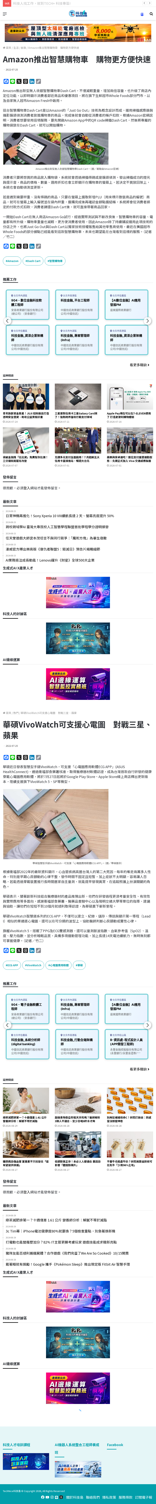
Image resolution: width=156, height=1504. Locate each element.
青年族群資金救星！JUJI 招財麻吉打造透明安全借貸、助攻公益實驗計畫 (26, 415)
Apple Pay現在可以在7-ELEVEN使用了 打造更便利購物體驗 (129, 415)
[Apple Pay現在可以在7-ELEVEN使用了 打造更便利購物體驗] (130, 397)
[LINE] (56, 1497)
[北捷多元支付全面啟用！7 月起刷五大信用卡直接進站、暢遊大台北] (78, 440)
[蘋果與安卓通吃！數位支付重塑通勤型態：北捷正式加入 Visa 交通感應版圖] (130, 440)
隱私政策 (109, 1497)
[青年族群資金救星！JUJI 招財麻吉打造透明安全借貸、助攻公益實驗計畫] (26, 397)
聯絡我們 (93, 1497)
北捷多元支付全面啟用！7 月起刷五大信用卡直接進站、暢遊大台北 (77, 459)
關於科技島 (74, 1497)
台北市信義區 (20, 330)
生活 (16, 48)
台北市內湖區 (20, 295)
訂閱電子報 (143, 1497)
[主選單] (5, 15)
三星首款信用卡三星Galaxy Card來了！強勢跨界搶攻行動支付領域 (76, 415)
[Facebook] (43, 1497)
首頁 (8, 48)
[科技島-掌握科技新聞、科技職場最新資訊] (78, 13)
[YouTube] (47, 1497)
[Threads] (61, 1497)
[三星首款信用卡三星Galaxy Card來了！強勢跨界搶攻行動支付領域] (78, 397)
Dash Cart (34, 261)
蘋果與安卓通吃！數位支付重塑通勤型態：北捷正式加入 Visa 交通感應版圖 (129, 459)
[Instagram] (52, 1497)
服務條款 (125, 1497)
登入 (26, 487)
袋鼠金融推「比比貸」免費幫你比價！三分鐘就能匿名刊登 (25, 459)
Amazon (12, 261)
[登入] (142, 15)
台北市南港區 (69, 295)
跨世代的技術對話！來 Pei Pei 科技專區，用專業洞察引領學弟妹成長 (65, 3)
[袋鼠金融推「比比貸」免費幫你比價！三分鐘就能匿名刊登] (26, 440)
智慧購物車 (56, 261)
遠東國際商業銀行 (120, 310)
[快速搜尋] (151, 15)
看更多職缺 (139, 364)
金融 (23, 48)
